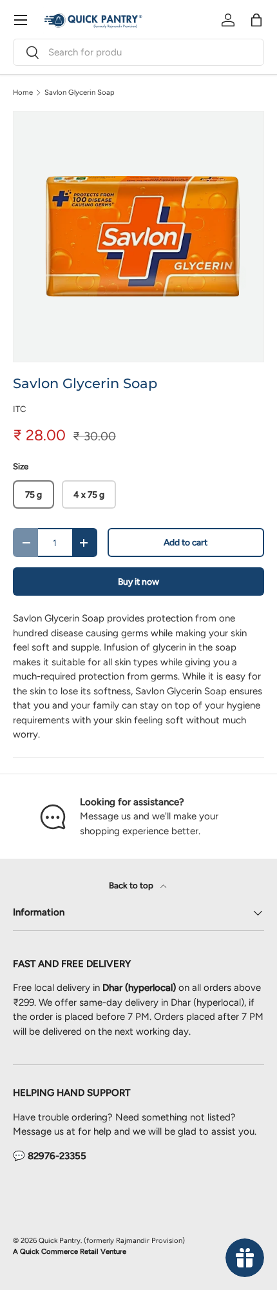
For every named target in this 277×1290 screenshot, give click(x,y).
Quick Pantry (60, 1240)
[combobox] (138, 52)
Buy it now (138, 581)
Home (23, 92)
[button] (256, 20)
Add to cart (185, 542)
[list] (138, 237)
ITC (19, 409)
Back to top (132, 885)
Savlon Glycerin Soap (79, 92)
